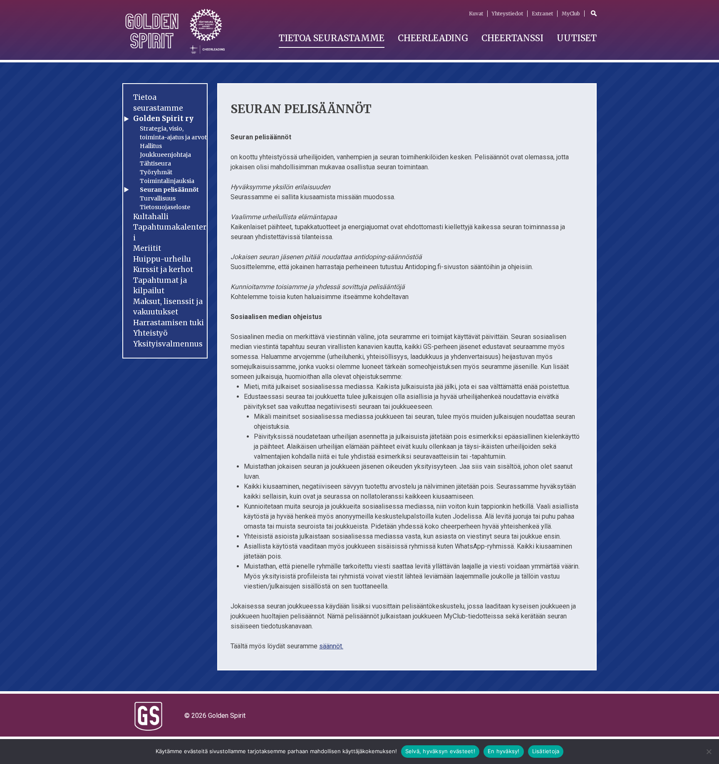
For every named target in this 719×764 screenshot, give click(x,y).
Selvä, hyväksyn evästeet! (440, 751)
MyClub (571, 13)
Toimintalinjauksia (167, 181)
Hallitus (151, 146)
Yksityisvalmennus (168, 344)
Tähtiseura (155, 163)
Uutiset (577, 38)
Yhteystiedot (507, 13)
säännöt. (331, 646)
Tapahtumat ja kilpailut (160, 286)
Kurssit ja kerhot (163, 269)
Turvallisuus (158, 198)
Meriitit (147, 248)
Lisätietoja (546, 751)
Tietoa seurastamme (331, 38)
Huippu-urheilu (162, 259)
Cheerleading (433, 38)
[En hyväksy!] (708, 751)
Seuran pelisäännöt (169, 189)
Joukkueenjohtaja (165, 154)
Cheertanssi (512, 38)
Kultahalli (151, 216)
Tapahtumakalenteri (169, 232)
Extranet (542, 13)
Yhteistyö (150, 333)
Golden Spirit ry (163, 118)
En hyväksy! (504, 751)
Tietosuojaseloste (165, 207)
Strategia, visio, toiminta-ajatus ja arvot (173, 133)
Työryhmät (156, 172)
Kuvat (476, 13)
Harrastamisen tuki (168, 322)
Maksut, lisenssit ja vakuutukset (168, 307)
